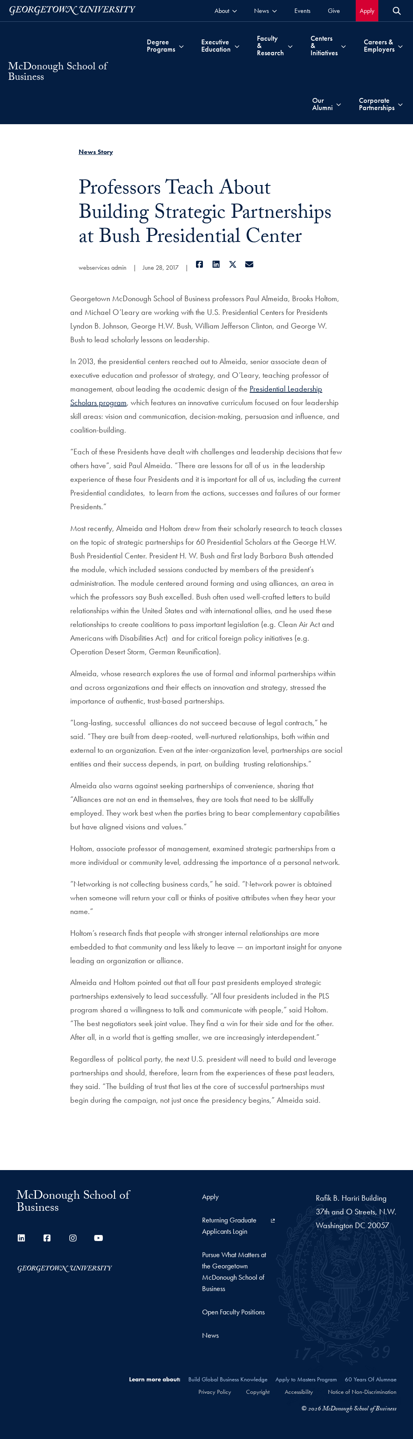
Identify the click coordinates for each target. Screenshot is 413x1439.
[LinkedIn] (216, 264)
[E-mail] (249, 264)
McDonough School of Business (57, 72)
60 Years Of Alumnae (370, 1379)
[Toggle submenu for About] (234, 10)
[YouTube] (99, 1238)
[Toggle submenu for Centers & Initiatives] (343, 45)
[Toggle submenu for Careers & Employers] (400, 45)
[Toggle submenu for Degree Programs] (181, 45)
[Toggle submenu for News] (274, 10)
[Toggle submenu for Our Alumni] (338, 104)
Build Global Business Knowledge (227, 1379)
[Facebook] (200, 264)
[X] (233, 264)
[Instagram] (73, 1238)
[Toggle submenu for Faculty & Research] (290, 45)
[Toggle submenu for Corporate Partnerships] (400, 104)
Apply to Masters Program (306, 1379)
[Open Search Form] (397, 11)
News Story (96, 152)
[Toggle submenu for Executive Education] (237, 45)
